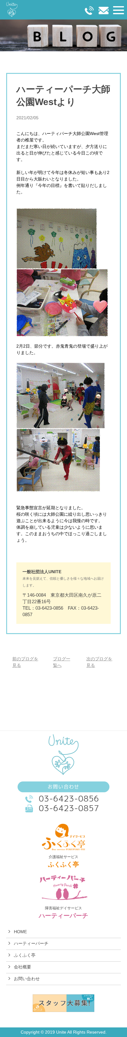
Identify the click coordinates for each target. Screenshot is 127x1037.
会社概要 (22, 966)
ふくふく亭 (24, 955)
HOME (20, 931)
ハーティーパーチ (31, 943)
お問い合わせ (27, 978)
